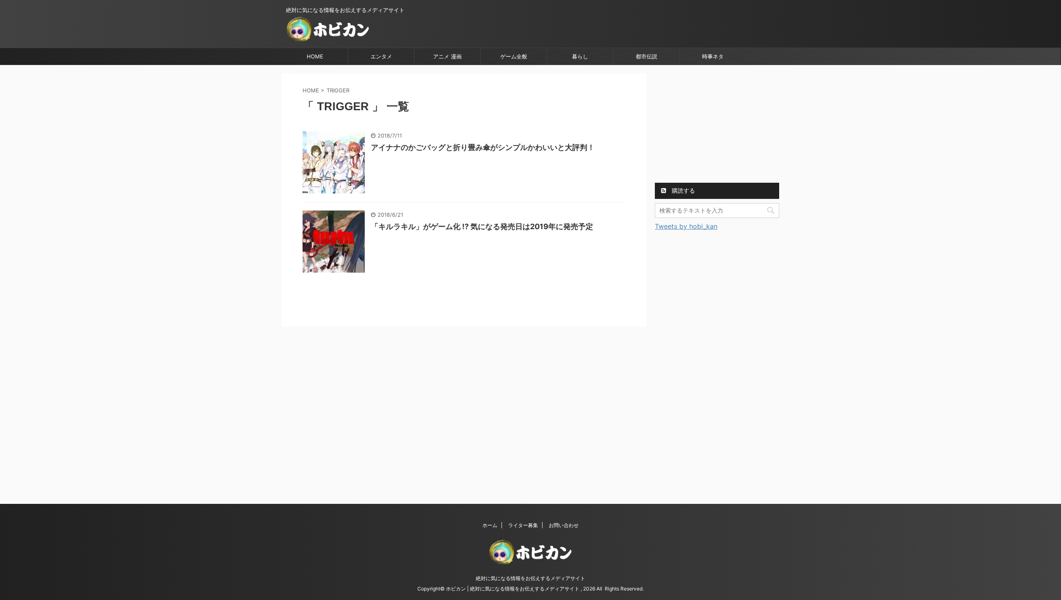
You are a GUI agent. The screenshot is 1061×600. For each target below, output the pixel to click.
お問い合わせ (564, 525)
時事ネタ (713, 56)
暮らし (580, 56)
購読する (682, 190)
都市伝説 (646, 56)
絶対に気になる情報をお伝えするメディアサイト (530, 578)
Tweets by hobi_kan (686, 226)
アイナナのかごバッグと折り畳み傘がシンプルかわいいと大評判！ (483, 147)
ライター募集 (523, 525)
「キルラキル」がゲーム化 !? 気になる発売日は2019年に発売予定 (482, 226)
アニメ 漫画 (447, 56)
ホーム (489, 525)
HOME (315, 56)
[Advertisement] (717, 125)
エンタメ (381, 56)
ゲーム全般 (513, 56)
